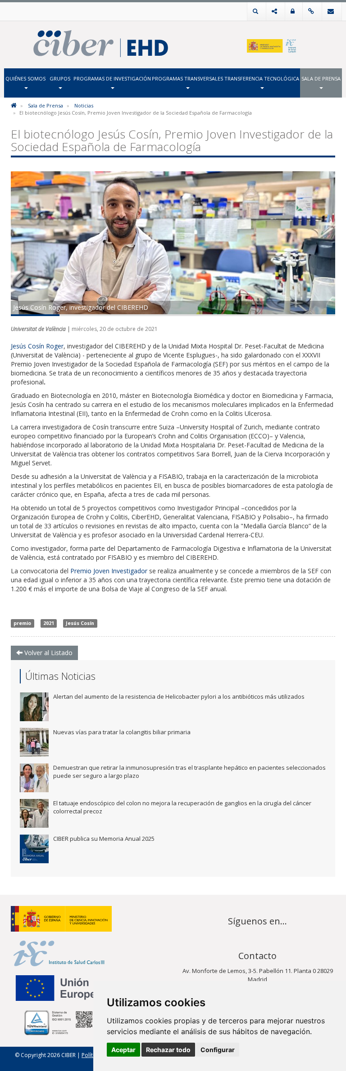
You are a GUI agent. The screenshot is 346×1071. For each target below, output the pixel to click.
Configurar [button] (217, 1049)
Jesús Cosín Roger (37, 346)
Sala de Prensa (321, 78)
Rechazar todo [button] (168, 1049)
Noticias (83, 105)
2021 (48, 623)
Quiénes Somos (25, 78)
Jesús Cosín (80, 623)
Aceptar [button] (123, 1049)
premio (22, 623)
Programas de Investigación (112, 78)
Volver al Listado (48, 652)
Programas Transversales (187, 78)
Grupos (60, 78)
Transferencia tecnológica (261, 78)
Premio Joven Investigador (108, 571)
